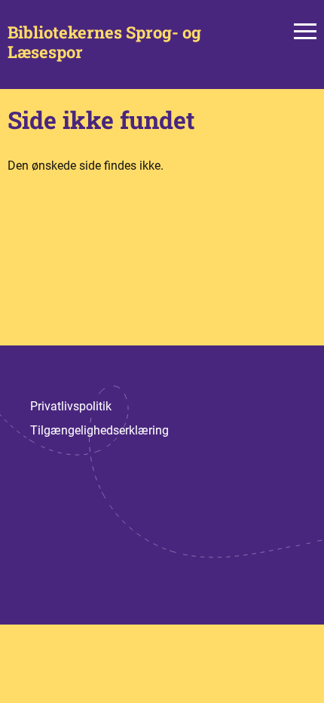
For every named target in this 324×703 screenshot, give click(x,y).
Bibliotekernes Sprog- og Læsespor (104, 43)
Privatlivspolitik (71, 406)
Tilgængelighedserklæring (99, 430)
